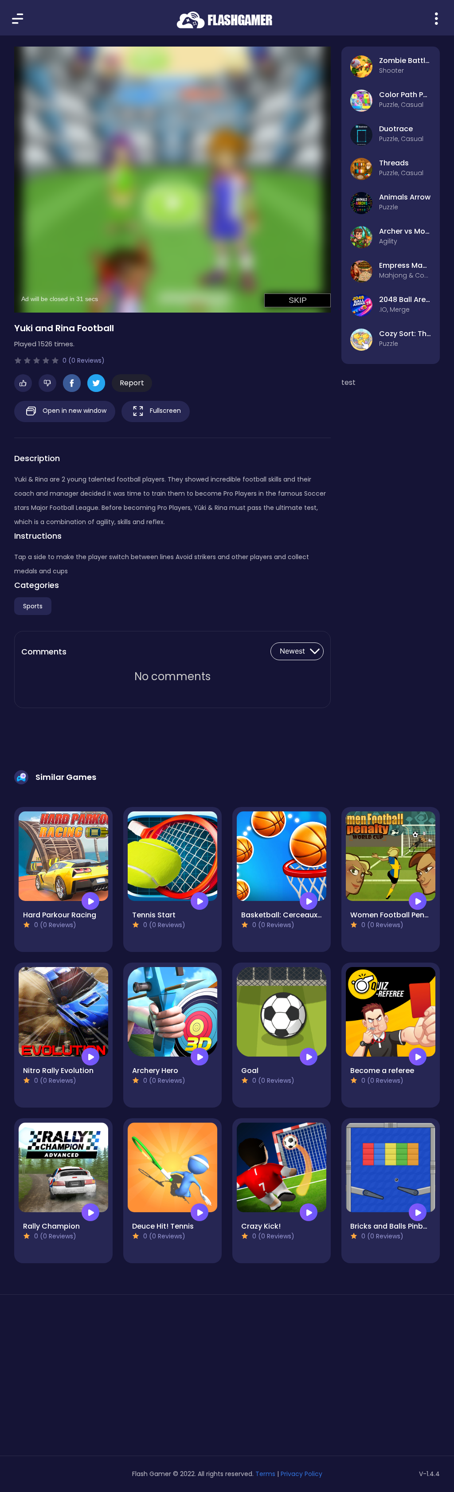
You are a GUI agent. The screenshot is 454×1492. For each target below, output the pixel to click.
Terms (265, 1473)
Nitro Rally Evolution (58, 1070)
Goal (249, 1070)
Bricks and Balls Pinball (390, 1226)
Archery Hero (155, 1070)
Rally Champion (51, 1226)
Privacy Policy (301, 1473)
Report (132, 383)
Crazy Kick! (261, 1226)
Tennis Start (154, 915)
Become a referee (382, 1070)
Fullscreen (164, 410)
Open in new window (73, 410)
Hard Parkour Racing (59, 915)
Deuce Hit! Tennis (163, 1226)
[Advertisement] (81, 1378)
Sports (33, 606)
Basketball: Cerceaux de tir (289, 915)
